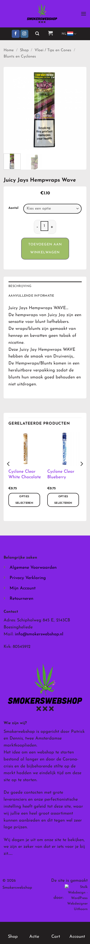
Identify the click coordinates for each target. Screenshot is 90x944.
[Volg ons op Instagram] (24, 34)
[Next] (78, 108)
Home (9, 50)
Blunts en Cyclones (20, 56)
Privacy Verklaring (28, 578)
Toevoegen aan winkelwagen (45, 249)
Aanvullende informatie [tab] (31, 295)
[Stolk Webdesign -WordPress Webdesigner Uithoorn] (76, 898)
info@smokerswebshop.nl (39, 634)
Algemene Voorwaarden (33, 568)
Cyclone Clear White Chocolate (24, 474)
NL (64, 33)
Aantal (13, 208)
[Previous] (11, 108)
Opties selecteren (24, 499)
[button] (83, 13)
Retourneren (21, 599)
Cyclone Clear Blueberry (60, 474)
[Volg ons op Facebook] (16, 34)
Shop (24, 50)
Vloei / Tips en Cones (53, 50)
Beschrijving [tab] (19, 286)
